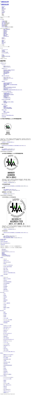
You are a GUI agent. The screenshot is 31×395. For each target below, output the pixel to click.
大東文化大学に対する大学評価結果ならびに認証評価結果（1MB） (11, 145)
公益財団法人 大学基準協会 (8, 182)
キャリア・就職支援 (3, 375)
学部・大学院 (2, 292)
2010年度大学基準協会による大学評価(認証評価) (6, 195)
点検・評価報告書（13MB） (8, 189)
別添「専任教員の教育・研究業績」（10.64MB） (11, 237)
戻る (3, 19)
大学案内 (3, 55)
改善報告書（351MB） (7, 193)
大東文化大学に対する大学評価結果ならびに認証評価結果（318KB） (14, 232)
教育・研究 (2, 310)
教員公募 (3, 252)
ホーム (3, 54)
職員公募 (3, 253)
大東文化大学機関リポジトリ (6, 255)
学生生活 (1, 324)
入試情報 (1, 275)
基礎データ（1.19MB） (7, 236)
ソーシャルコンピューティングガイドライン (8, 251)
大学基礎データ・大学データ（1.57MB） (9, 190)
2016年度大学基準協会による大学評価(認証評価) (6, 151)
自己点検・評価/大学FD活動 (6, 56)
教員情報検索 (4, 254)
